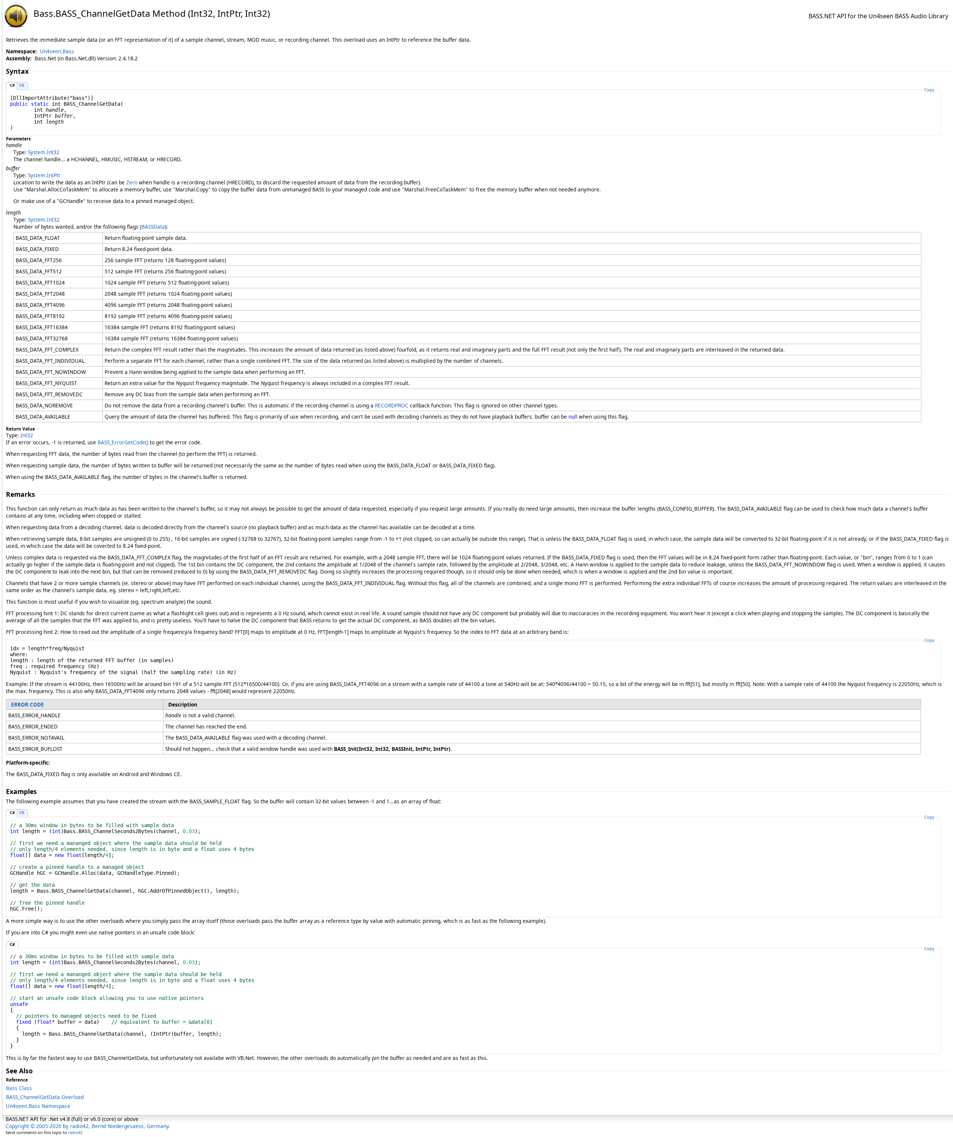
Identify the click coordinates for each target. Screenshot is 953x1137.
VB (21, 85)
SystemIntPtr (44, 175)
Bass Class (19, 1088)
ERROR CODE (27, 704)
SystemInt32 (44, 152)
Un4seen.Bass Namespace (38, 1105)
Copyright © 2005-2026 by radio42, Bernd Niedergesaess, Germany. (88, 1126)
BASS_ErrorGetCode (123, 442)
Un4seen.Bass (57, 51)
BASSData (153, 226)
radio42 (75, 1132)
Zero (131, 182)
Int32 (26, 435)
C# (12, 85)
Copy (929, 89)
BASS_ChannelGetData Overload (45, 1097)
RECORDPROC (391, 405)
